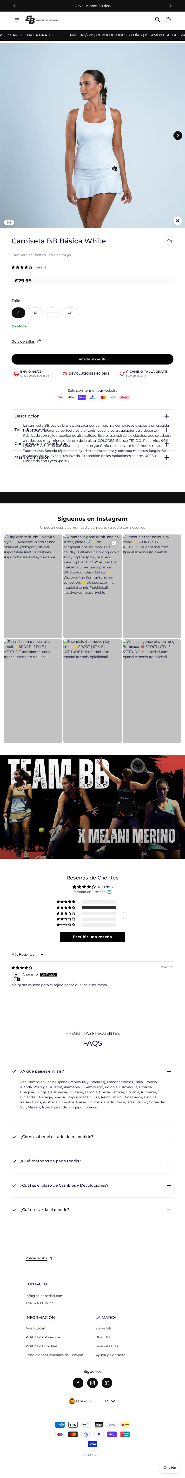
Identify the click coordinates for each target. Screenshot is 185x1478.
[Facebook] (78, 1383)
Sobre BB (103, 1328)
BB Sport (93, 1455)
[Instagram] (92, 1383)
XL (70, 313)
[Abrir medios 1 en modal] (92, 135)
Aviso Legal (35, 1328)
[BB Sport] (42, 19)
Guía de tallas (23, 341)
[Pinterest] (107, 1383)
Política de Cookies (42, 1346)
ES (107, 1401)
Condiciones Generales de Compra (54, 1355)
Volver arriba (36, 1258)
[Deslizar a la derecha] (170, 6)
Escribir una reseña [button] (92, 937)
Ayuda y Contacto (110, 1355)
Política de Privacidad (44, 1337)
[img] (22, 968)
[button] (157, 19)
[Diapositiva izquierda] (14, 6)
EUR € (81, 1401)
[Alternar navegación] (17, 19)
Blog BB (102, 1337)
